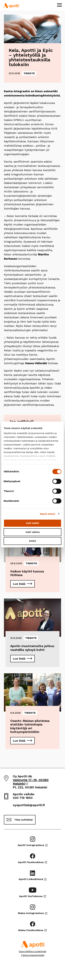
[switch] (56, 481)
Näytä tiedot (47, 513)
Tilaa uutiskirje (23, 819)
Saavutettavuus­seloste (32, 951)
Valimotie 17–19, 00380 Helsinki (31, 781)
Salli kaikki (32, 523)
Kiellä (32, 541)
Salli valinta (33, 532)
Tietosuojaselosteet (32, 955)
